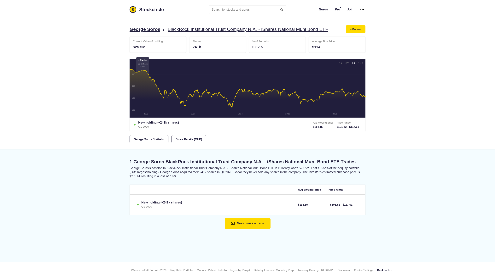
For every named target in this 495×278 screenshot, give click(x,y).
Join (350, 9)
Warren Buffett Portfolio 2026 (148, 270)
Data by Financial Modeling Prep (274, 270)
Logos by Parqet (240, 270)
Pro (337, 9)
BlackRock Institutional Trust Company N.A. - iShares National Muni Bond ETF (248, 29)
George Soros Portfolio (149, 139)
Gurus (323, 9)
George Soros (145, 29)
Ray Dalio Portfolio (181, 270)
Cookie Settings (363, 270)
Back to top (384, 270)
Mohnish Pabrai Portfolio (212, 270)
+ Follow (355, 29)
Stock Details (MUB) (189, 139)
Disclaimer (343, 270)
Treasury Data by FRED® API (316, 270)
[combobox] (247, 9)
